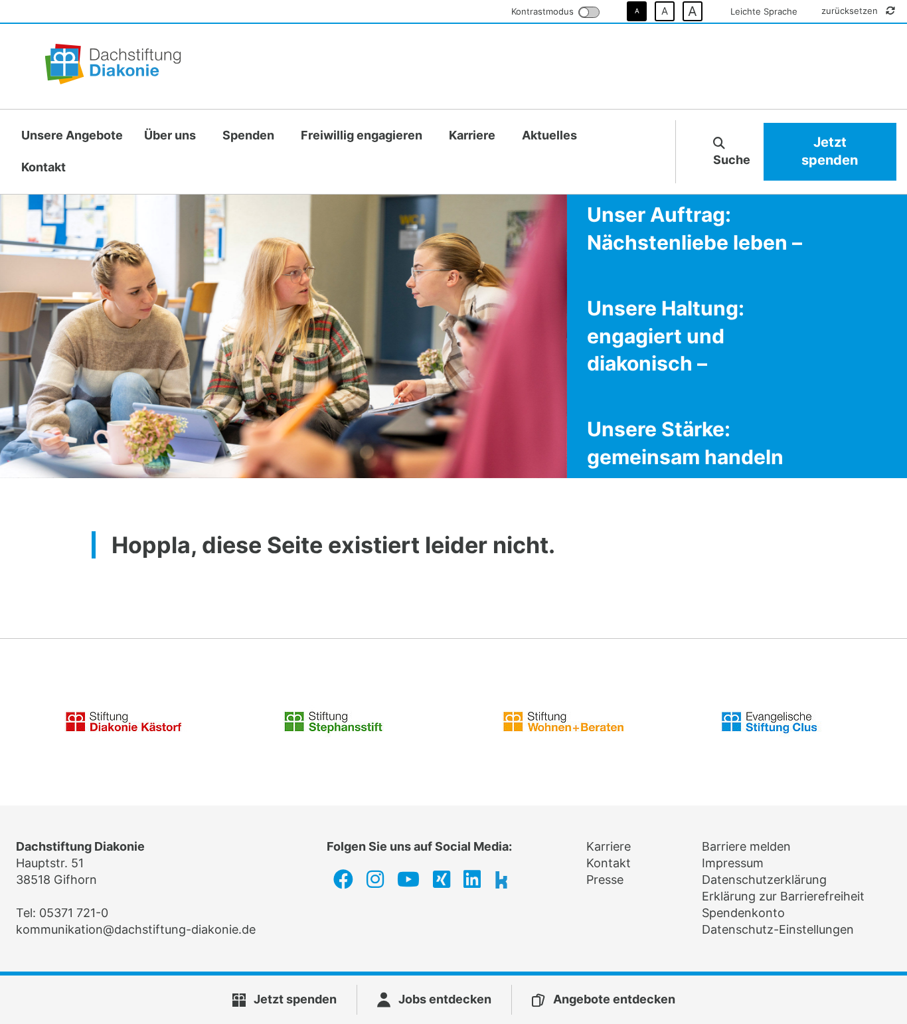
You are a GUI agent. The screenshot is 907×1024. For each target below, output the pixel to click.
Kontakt (43, 167)
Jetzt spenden (829, 151)
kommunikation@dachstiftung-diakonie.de (136, 929)
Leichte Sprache (763, 11)
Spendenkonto (743, 913)
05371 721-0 (73, 913)
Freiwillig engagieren (361, 135)
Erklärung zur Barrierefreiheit (783, 896)
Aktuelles (549, 135)
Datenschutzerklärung (764, 880)
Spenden (248, 135)
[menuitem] (72, 135)
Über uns (170, 135)
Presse (604, 880)
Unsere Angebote (72, 135)
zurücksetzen (850, 10)
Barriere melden (746, 846)
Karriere (472, 135)
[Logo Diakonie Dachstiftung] (112, 66)
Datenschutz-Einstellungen (778, 929)
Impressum (733, 863)
